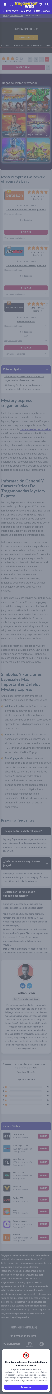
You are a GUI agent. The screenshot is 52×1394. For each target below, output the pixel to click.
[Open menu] (5, 4)
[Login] (11, 4)
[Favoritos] (40, 4)
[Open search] (47, 4)
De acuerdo (26, 1387)
